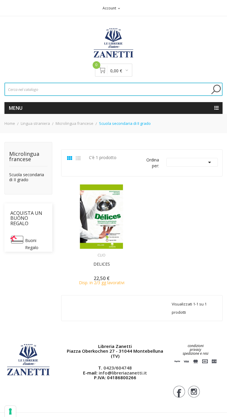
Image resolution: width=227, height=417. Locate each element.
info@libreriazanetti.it (123, 373)
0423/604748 (117, 368)
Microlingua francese (24, 157)
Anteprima (85, 251)
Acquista (107, 251)
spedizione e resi (195, 353)
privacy (195, 349)
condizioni (196, 346)
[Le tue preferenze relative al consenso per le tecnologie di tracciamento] (10, 411)
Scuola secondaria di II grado (26, 177)
